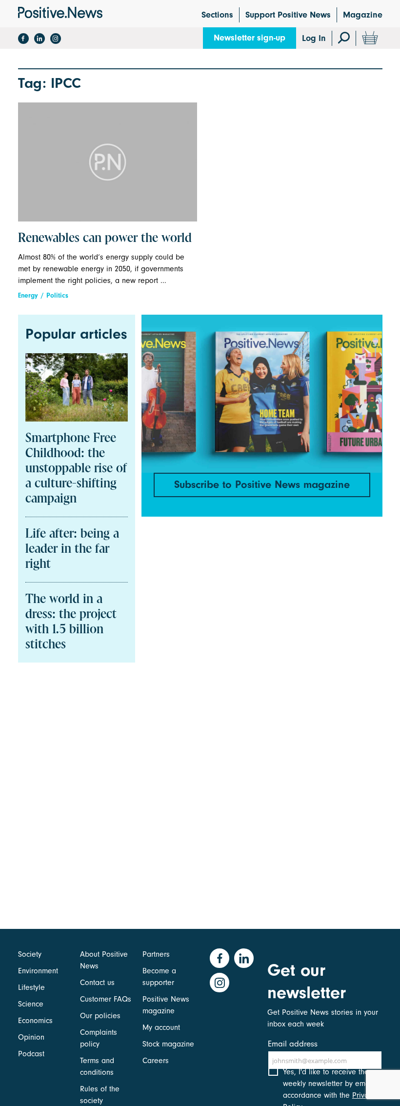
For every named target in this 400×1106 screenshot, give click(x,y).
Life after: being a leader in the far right (72, 549)
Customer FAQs (105, 999)
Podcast (31, 1053)
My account (161, 1027)
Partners (156, 954)
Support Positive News (288, 15)
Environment (38, 970)
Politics (57, 295)
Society (29, 954)
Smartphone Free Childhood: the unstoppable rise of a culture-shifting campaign (76, 469)
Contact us (97, 982)
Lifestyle (31, 987)
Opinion (31, 1037)
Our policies (100, 1015)
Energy (28, 295)
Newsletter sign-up (249, 38)
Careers (155, 1060)
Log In (314, 38)
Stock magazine (168, 1044)
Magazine (362, 15)
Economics (35, 1020)
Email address (293, 1043)
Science (30, 1004)
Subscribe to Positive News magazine (262, 484)
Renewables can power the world (105, 238)
